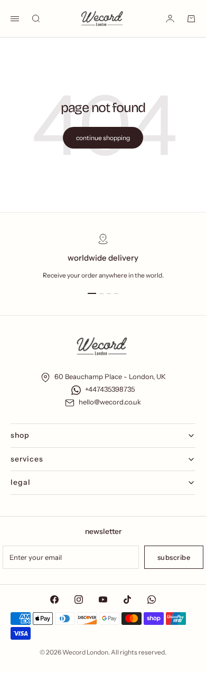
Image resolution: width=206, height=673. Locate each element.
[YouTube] (103, 599)
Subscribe (174, 557)
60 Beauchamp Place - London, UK (110, 376)
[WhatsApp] (151, 599)
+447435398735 (110, 389)
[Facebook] (54, 599)
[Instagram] (78, 599)
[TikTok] (127, 599)
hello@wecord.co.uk (110, 402)
